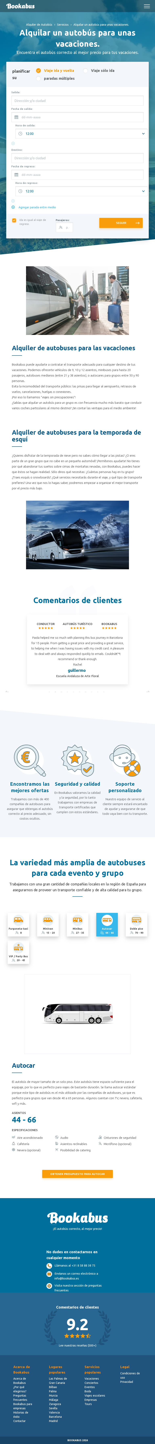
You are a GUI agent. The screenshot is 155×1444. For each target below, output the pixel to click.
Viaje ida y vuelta (59, 70)
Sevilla (53, 1408)
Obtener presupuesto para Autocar (77, 1173)
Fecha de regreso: (23, 166)
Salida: (15, 92)
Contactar (19, 1421)
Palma (53, 1391)
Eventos (90, 1387)
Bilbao (53, 1387)
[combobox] (77, 100)
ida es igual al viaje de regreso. (32, 221)
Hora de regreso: (26, 182)
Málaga (53, 1399)
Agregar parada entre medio (37, 207)
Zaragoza (55, 1404)
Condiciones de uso (130, 1375)
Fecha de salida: (21, 108)
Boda (88, 1391)
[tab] (18, 924)
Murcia (53, 1395)
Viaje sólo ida (102, 70)
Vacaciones (92, 1378)
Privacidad (126, 1381)
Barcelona (55, 1416)
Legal (124, 1367)
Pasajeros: (62, 220)
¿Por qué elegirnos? (19, 1389)
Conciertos (91, 1382)
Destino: (16, 149)
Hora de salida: (25, 125)
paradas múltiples (59, 78)
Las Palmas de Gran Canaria (58, 1380)
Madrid (53, 1421)
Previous (7, 692)
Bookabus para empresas (22, 1406)
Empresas (91, 1399)
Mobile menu (147, 4)
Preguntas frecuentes (20, 1397)
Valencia (54, 1412)
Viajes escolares (95, 1395)
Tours (88, 1404)
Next (148, 692)
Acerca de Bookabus (19, 1380)
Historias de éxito (20, 1414)
